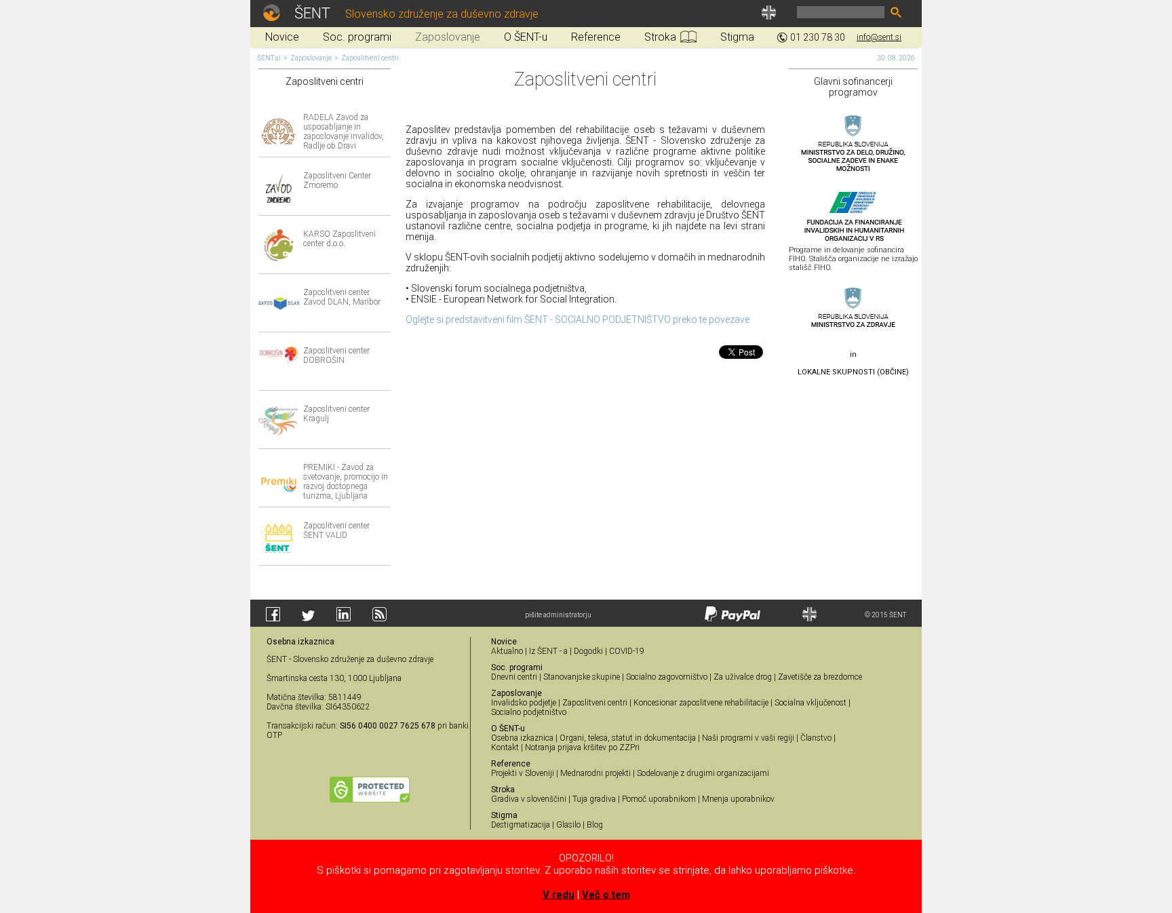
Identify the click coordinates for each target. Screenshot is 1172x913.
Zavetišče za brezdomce (820, 677)
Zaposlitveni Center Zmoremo (337, 180)
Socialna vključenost (810, 702)
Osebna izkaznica (522, 738)
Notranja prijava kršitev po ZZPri (582, 747)
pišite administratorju (558, 615)
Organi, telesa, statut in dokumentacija (628, 738)
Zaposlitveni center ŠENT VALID (336, 530)
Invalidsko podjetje (523, 702)
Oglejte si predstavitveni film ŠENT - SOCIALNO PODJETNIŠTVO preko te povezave (577, 319)
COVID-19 (626, 651)
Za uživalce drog (743, 677)
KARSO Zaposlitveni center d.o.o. (339, 238)
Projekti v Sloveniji (522, 773)
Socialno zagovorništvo (666, 677)
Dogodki (588, 651)
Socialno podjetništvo (528, 712)
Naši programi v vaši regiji (748, 738)
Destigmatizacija (520, 825)
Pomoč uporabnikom (659, 799)
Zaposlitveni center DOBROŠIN (336, 355)
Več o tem (606, 895)
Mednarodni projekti (595, 773)
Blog (595, 825)
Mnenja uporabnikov (738, 799)
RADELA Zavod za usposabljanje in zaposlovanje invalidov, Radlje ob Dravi (343, 132)
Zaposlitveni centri (370, 58)
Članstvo (816, 738)
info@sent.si (879, 37)
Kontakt (505, 747)
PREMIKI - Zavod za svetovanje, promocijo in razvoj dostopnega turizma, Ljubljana (345, 482)
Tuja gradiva (594, 799)
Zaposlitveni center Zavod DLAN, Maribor (341, 297)
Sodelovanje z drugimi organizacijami (703, 773)
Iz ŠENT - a (548, 651)
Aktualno (507, 651)
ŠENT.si (269, 58)
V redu (558, 895)
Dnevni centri (514, 677)
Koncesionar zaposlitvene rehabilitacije (700, 702)
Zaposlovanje (311, 58)
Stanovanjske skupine (581, 677)
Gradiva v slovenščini (528, 799)
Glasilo (568, 825)
